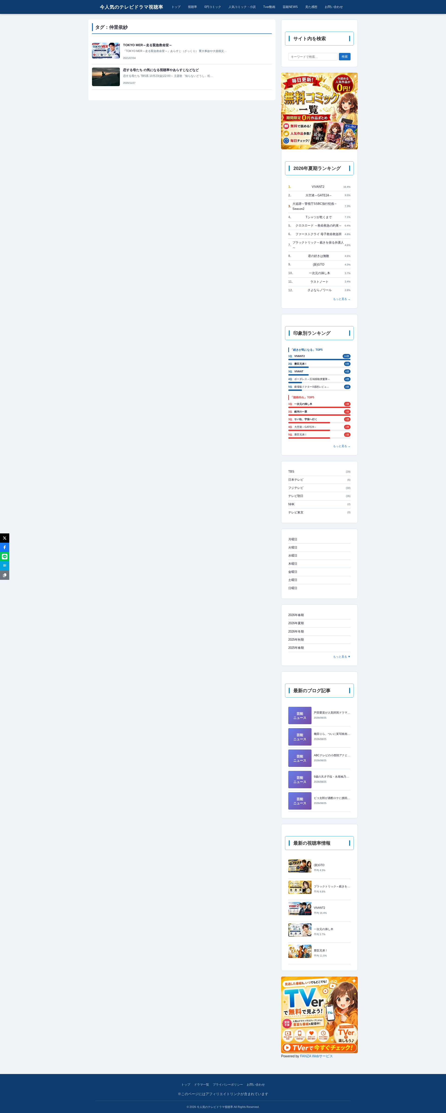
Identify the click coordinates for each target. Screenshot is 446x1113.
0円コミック (212, 7)
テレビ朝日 (319, 496)
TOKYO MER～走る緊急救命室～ (147, 45)
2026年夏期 (296, 623)
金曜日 (292, 572)
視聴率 (192, 7)
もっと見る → (342, 299)
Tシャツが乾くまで (319, 217)
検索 (345, 56)
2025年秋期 (296, 639)
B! (4, 565)
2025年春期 (296, 647)
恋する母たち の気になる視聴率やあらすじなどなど (161, 70)
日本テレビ (319, 479)
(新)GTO (319, 264)
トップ (175, 7)
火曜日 (292, 547)
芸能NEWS (290, 7)
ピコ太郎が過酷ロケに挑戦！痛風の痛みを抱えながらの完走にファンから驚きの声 (332, 798)
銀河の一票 (300, 411)
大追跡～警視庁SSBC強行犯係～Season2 (319, 206)
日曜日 (292, 588)
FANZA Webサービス (316, 1056)
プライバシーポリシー (228, 1084)
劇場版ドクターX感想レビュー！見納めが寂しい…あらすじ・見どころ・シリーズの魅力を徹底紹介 (312, 386)
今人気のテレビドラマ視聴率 (131, 7)
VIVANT (298, 371)
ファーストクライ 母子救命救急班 (319, 234)
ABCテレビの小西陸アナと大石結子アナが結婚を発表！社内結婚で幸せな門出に (332, 755)
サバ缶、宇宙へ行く (305, 419)
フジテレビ (319, 488)
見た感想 (311, 7)
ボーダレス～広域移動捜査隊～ (312, 379)
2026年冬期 (296, 631)
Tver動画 (269, 7)
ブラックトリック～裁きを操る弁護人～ (319, 245)
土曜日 (292, 580)
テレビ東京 (319, 512)
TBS (319, 471)
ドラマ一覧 (201, 1084)
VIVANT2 (319, 186)
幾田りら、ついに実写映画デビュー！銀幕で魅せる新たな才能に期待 (332, 734)
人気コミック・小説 (242, 7)
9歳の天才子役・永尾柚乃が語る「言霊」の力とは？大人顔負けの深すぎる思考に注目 (332, 776)
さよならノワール (319, 290)
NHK (319, 504)
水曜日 (292, 555)
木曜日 (292, 563)
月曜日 (292, 539)
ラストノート (319, 281)
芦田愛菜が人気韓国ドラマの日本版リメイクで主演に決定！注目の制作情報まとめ (332, 712)
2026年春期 (296, 615)
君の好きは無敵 (319, 256)
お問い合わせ (334, 7)
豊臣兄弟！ (300, 363)
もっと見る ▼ (342, 656)
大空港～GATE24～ (319, 195)
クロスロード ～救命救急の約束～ (319, 225)
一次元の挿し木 (319, 273)
